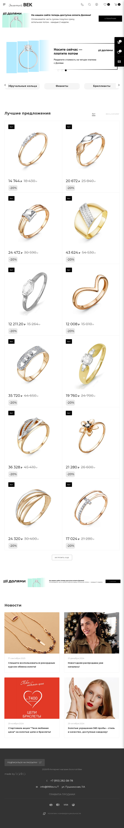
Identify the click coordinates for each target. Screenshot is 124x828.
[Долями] (62, 581)
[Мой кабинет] (96, 4)
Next (119, 85)
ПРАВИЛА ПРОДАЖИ (62, 794)
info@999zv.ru (48, 786)
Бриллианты (101, 86)
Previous (5, 85)
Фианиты (62, 86)
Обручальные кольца (22, 86)
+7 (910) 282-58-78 (62, 781)
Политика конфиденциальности (64, 814)
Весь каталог (112, 114)
